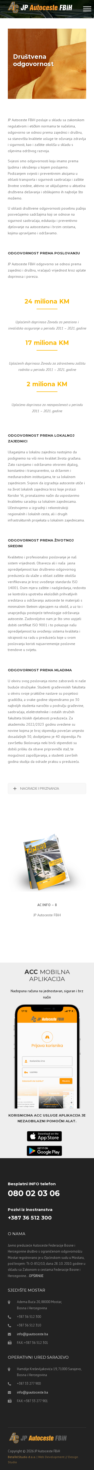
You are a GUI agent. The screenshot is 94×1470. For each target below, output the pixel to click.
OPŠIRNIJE (36, 1276)
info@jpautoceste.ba (32, 1334)
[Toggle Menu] (87, 8)
